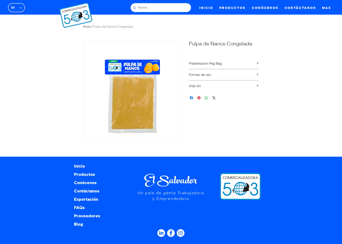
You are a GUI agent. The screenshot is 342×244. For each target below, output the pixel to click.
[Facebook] (171, 233)
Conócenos (85, 182)
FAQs (79, 207)
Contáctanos (86, 190)
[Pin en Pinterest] (199, 97)
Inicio (79, 166)
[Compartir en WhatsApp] (206, 97)
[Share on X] (214, 97)
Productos (84, 174)
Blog (78, 224)
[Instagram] (180, 233)
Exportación (86, 199)
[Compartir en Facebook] (191, 97)
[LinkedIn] (161, 233)
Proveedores (87, 215)
